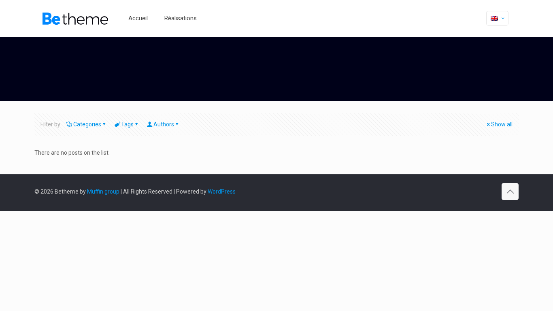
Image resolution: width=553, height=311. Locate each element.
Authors (163, 124)
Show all (502, 124)
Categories (87, 124)
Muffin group (103, 191)
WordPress (222, 191)
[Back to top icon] (510, 191)
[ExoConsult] (75, 18)
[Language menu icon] (497, 18)
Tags (127, 124)
